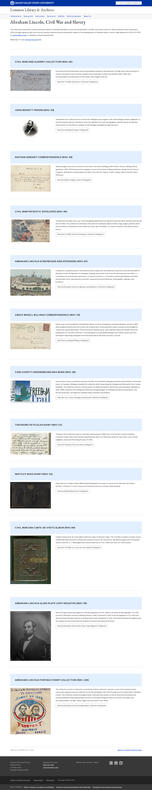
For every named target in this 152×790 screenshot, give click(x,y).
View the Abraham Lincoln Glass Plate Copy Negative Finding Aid (81, 626)
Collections (15, 16)
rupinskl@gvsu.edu (19, 35)
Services (50, 16)
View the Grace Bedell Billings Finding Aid (73, 340)
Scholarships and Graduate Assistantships (107, 787)
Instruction (40, 16)
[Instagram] (121, 763)
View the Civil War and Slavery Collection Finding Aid (77, 82)
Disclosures (50, 780)
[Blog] (111, 763)
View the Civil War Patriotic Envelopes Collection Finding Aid (80, 234)
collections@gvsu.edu (50, 767)
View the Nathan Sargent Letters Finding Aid (74, 180)
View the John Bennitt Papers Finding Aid (72, 130)
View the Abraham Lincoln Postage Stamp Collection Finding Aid (81, 705)
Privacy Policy (38, 780)
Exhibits (61, 16)
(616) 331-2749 (48, 765)
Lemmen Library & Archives (32, 9)
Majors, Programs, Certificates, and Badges (39, 787)
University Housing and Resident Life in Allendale (73, 787)
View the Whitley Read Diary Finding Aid (72, 491)
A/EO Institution (20, 780)
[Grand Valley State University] (32, 4)
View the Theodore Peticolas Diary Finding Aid (75, 445)
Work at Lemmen (74, 16)
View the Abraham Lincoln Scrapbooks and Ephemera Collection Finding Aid (85, 287)
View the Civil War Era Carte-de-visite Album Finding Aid (79, 547)
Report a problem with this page (130, 750)
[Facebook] (116, 763)
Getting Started (31, 40)
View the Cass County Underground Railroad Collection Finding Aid (82, 397)
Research (28, 16)
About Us (87, 16)
